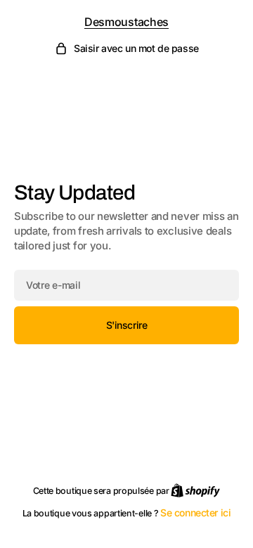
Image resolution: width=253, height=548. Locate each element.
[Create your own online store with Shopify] (195, 490)
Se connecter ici (195, 512)
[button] (126, 48)
